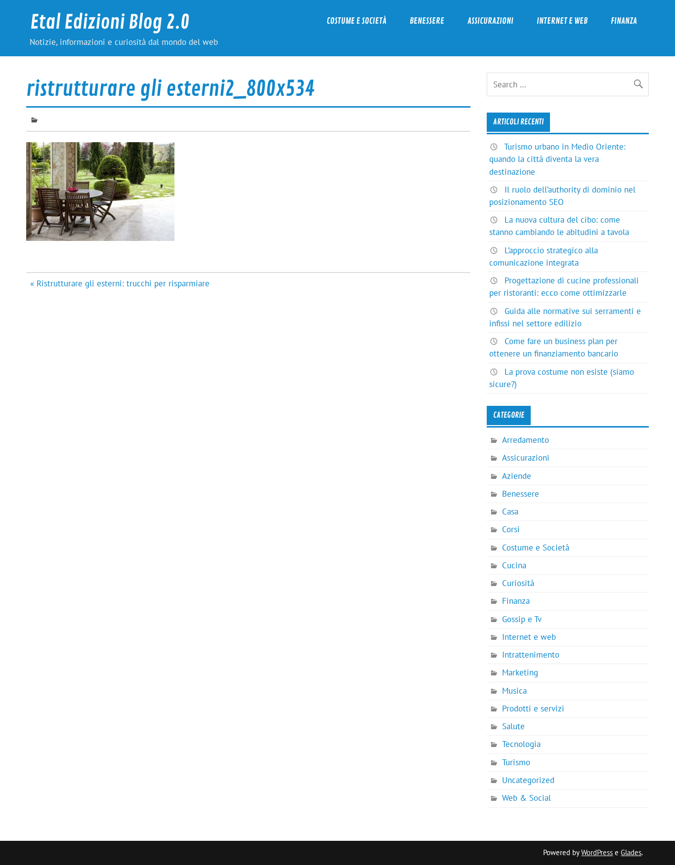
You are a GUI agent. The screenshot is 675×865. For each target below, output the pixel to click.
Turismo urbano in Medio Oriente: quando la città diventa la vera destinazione (557, 159)
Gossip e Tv (522, 619)
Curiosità (518, 583)
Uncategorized (528, 780)
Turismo (516, 762)
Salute (513, 726)
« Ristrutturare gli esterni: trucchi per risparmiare (120, 283)
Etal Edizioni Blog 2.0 (109, 22)
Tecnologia (521, 744)
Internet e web (562, 21)
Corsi (511, 529)
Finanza (624, 21)
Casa (510, 511)
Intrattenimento (530, 654)
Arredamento (525, 439)
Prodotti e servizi (533, 708)
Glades (631, 852)
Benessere (427, 21)
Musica (514, 690)
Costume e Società (356, 21)
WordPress (597, 852)
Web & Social (526, 797)
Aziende (516, 476)
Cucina (514, 565)
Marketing (520, 672)
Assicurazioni (490, 21)
